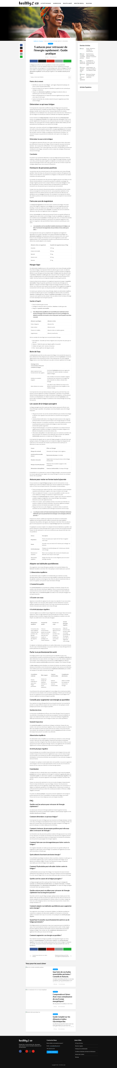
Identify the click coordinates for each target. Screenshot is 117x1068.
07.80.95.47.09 (51, 1048)
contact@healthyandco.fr (54, 1046)
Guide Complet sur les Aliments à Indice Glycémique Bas (61, 1019)
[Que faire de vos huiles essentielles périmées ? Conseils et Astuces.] (35, 967)
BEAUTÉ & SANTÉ (67, 3)
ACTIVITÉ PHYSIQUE (46, 3)
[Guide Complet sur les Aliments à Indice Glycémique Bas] (33, 1012)
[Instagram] (23, 1051)
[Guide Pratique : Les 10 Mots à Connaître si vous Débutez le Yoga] (82, 69)
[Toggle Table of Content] (68, 77)
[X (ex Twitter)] (30, 1051)
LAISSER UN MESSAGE (52, 1051)
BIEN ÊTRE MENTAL (79, 3)
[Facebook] (20, 1051)
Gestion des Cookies (79, 1054)
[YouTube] (33, 1051)
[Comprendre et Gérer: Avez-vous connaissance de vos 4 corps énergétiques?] (36, 989)
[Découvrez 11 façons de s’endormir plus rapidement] (82, 77)
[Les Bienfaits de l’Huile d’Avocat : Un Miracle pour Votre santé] (82, 62)
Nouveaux (50, 43)
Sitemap (77, 1057)
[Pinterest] (26, 1051)
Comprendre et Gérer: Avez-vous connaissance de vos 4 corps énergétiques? (62, 997)
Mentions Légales (79, 1046)
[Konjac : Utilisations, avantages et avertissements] (82, 48)
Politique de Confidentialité (81, 1048)
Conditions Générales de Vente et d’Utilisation (85, 1051)
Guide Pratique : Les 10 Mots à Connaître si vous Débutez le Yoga (91, 69)
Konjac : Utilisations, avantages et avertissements (90, 50)
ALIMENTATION (57, 3)
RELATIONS (89, 3)
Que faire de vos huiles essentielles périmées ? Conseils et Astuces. (62, 974)
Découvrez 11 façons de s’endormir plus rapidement (90, 76)
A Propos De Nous (79, 1043)
